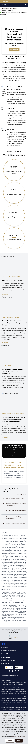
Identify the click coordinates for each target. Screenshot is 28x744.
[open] (2, 5)
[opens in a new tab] (9, 667)
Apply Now (16, 637)
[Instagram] (12, 671)
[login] (26, 5)
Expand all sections (21, 494)
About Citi (6, 663)
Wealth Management (9, 650)
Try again (14, 455)
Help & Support (7, 654)
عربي (25, 1)
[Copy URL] (14, 452)
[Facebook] (9, 671)
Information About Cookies (18, 736)
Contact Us (6, 657)
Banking (5, 647)
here (8, 621)
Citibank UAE (4, 1)
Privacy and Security (9, 660)
